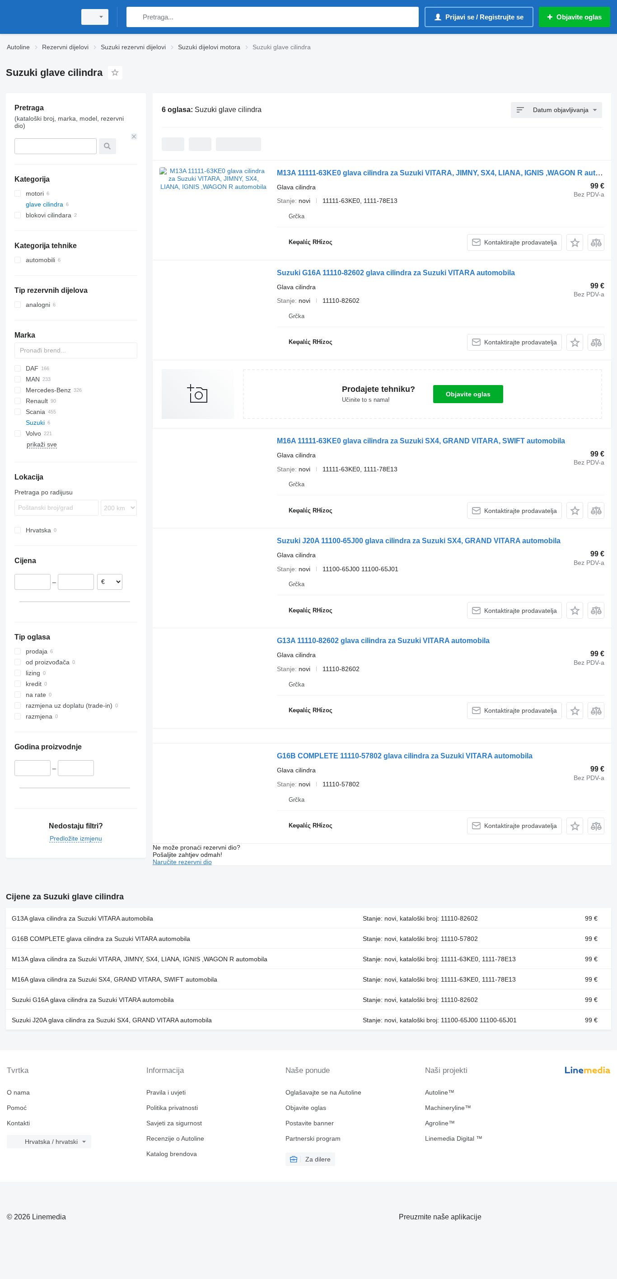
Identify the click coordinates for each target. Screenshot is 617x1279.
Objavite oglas (468, 394)
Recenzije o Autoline (175, 1138)
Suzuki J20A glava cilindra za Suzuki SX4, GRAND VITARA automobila (112, 1020)
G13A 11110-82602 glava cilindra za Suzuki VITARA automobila (383, 640)
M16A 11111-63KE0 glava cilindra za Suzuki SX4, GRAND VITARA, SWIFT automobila (421, 441)
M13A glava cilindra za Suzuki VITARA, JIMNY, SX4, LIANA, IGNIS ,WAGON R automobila (139, 959)
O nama (18, 1092)
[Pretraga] (135, 17)
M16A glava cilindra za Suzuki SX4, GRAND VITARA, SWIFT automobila (114, 979)
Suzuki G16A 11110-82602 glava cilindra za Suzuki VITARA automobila (396, 273)
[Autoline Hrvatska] (38, 17)
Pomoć (17, 1107)
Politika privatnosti (172, 1107)
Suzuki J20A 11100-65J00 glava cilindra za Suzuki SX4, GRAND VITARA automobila (419, 541)
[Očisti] (134, 136)
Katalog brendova (171, 1153)
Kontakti (18, 1123)
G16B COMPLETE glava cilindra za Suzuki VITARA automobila (101, 938)
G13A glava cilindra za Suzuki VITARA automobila (82, 918)
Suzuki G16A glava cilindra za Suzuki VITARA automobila (93, 999)
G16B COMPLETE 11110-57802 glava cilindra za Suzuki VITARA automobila (405, 756)
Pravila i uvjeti (166, 1092)
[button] (574, 242)
